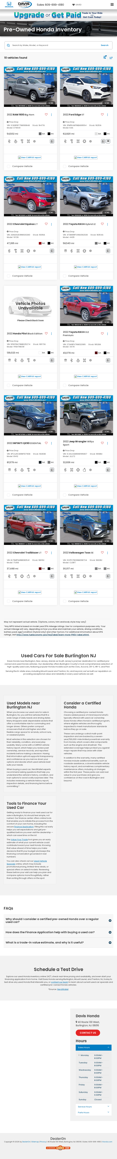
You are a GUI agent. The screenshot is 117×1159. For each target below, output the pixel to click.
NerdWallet (62, 989)
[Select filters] (105, 58)
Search (104, 45)
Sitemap (35, 1141)
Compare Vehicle (22, 166)
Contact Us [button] (88, 1033)
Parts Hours (83, 1112)
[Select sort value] (110, 57)
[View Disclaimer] (34, 141)
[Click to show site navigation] (112, 4)
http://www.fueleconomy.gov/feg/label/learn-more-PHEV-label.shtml (52, 634)
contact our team (59, 982)
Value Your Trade (19, 839)
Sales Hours (84, 1047)
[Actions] (51, 114)
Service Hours (85, 1106)
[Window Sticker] (108, 141)
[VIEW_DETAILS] (30, 306)
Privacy (43, 1141)
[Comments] (52, 141)
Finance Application (24, 826)
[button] (54, 86)
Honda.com (107, 1141)
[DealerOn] (58, 1138)
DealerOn (26, 1141)
